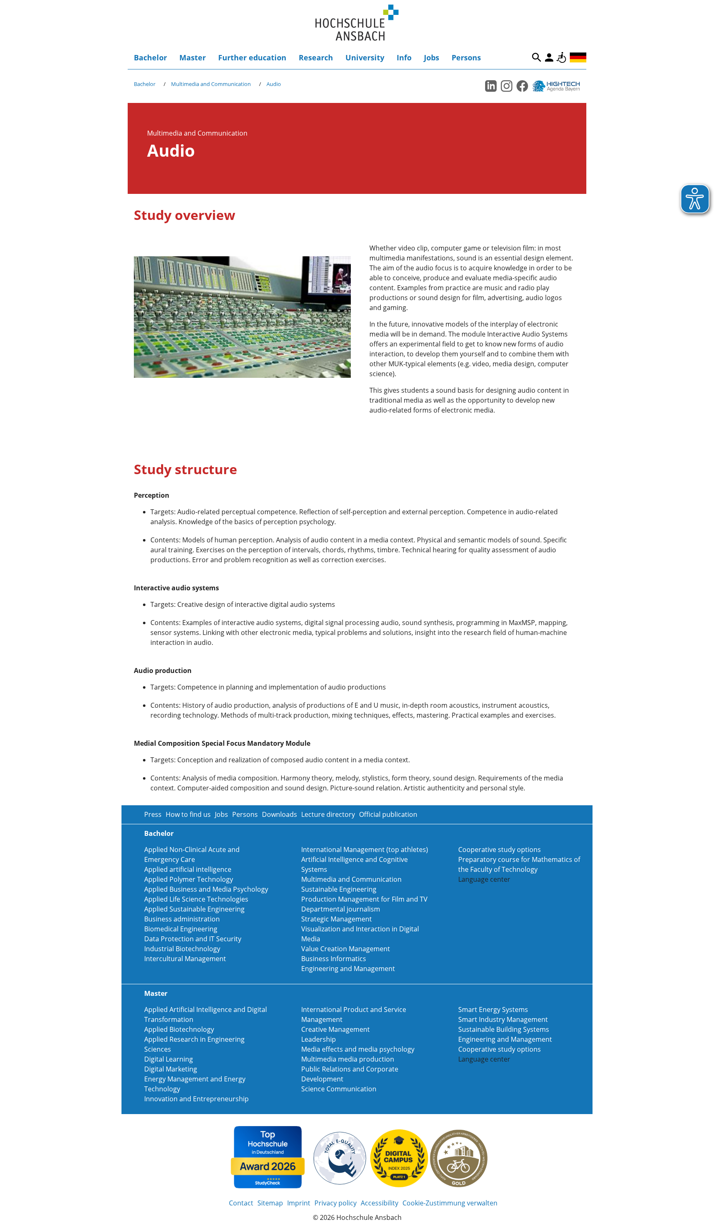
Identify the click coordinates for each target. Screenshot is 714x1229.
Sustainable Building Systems (503, 1029)
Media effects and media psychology (357, 1049)
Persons (466, 57)
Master (192, 57)
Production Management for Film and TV (364, 899)
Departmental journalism (340, 909)
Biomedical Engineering (180, 928)
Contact (241, 1203)
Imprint (298, 1203)
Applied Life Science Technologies (196, 899)
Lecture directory (328, 814)
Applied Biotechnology (179, 1029)
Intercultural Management (185, 958)
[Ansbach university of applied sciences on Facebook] (522, 86)
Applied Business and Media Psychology (206, 889)
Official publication (388, 814)
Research (316, 57)
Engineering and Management (348, 968)
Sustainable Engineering (338, 889)
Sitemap (270, 1203)
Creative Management (335, 1029)
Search (537, 57)
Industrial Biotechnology (182, 948)
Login (549, 57)
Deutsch (578, 57)
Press (153, 814)
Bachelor (150, 57)
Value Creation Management (345, 948)
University (364, 57)
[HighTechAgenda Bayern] (559, 86)
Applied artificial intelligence (187, 869)
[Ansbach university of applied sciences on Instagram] (506, 86)
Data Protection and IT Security (192, 938)
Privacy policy (335, 1203)
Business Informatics (333, 958)
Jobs (431, 57)
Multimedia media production (347, 1059)
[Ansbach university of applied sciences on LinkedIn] (491, 86)
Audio (274, 84)
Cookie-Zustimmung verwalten (449, 1203)
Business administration (182, 919)
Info (404, 57)
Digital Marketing (170, 1069)
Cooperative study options (499, 849)
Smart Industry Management (503, 1019)
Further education (252, 57)
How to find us (188, 814)
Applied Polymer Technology (188, 879)
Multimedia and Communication (211, 84)
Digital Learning (168, 1059)
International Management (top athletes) (364, 849)
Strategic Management (336, 919)
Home (357, 23)
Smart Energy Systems (493, 1009)
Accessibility (561, 57)
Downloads (279, 814)
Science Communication (338, 1088)
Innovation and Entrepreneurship (196, 1098)
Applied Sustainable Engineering (194, 909)
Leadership (318, 1039)
